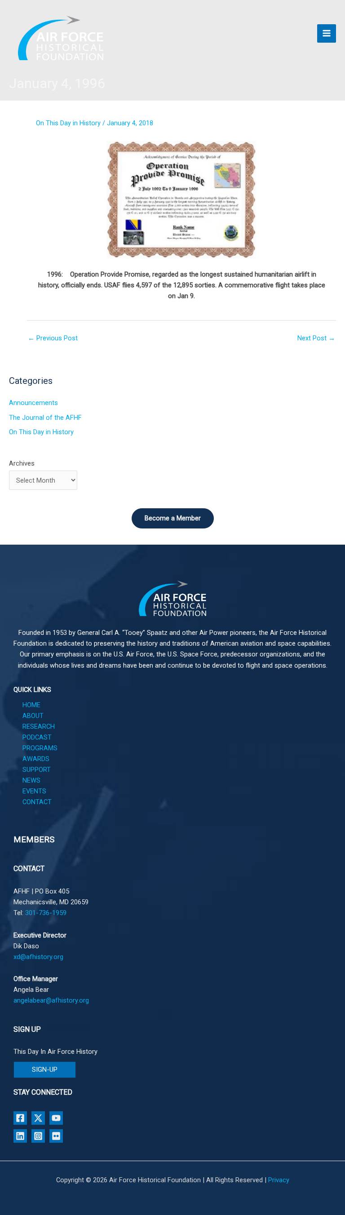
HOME (31, 705)
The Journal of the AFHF (45, 418)
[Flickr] (56, 1136)
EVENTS (34, 791)
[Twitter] (38, 1118)
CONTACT (37, 802)
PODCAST (37, 737)
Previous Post (53, 338)
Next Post (316, 338)
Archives (22, 463)
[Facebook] (20, 1118)
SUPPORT (36, 770)
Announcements (33, 403)
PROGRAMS (40, 748)
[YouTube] (56, 1118)
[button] (44, 1069)
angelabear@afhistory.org (51, 1000)
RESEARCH (38, 726)
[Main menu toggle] (326, 33)
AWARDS (35, 759)
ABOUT (33, 716)
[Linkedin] (20, 1136)
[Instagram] (38, 1136)
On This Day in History (68, 123)
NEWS (31, 780)
